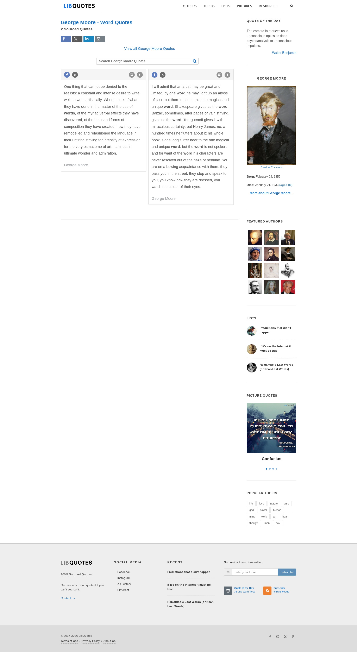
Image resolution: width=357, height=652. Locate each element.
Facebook (123, 571)
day (278, 523)
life (251, 503)
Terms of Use (69, 640)
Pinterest (123, 589)
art (274, 516)
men (267, 523)
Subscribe (287, 572)
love (261, 503)
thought (253, 523)
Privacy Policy (91, 640)
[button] (291, 5)
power (263, 510)
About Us (109, 640)
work (264, 516)
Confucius (271, 459)
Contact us (68, 598)
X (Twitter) (124, 583)
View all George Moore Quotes (149, 48)
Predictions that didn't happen (188, 571)
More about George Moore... (271, 193)
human (277, 510)
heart (285, 516)
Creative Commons (271, 167)
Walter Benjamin (284, 53)
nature (274, 503)
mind (252, 516)
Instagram (124, 577)
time (286, 503)
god (251, 510)
